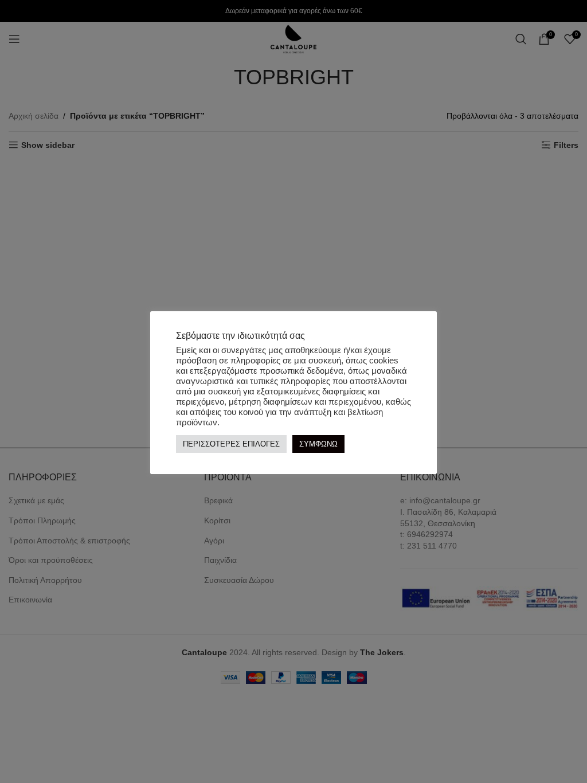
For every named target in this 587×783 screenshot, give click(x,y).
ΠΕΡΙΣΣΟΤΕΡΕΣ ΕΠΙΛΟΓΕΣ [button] (231, 444)
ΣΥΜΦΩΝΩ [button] (318, 444)
